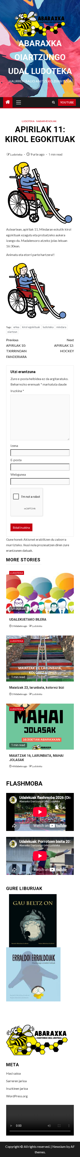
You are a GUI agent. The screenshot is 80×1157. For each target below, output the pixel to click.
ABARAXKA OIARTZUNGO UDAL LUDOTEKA (40, 57)
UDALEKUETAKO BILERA (27, 619)
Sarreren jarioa (16, 1081)
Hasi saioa (13, 1073)
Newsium (59, 1146)
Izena (14, 445)
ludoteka (48, 327)
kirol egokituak (31, 327)
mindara (61, 327)
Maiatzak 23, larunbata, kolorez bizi (36, 687)
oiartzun (12, 331)
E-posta (16, 460)
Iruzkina (17, 391)
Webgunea (18, 474)
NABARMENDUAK (46, 121)
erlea (16, 327)
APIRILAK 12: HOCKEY (64, 345)
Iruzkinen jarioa (17, 1088)
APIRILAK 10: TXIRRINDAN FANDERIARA (16, 348)
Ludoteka (28, 121)
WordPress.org (17, 1096)
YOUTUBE (67, 102)
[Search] (53, 102)
